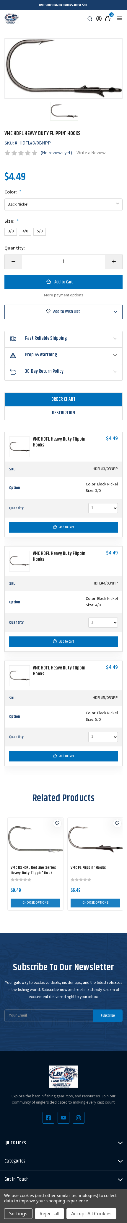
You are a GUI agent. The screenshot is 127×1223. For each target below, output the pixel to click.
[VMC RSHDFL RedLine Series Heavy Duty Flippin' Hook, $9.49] (35, 839)
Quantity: (14, 248)
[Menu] (120, 18)
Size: (11, 221)
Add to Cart (66, 527)
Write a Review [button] (90, 153)
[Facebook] (48, 1118)
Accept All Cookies (91, 1213)
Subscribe (108, 1016)
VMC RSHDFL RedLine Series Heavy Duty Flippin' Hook (33, 870)
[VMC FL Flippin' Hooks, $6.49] (95, 839)
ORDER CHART (63, 399)
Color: (12, 192)
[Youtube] (63, 1118)
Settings (18, 1213)
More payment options (63, 295)
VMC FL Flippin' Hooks (88, 867)
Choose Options (35, 903)
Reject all (49, 1213)
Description (63, 413)
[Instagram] (78, 1118)
